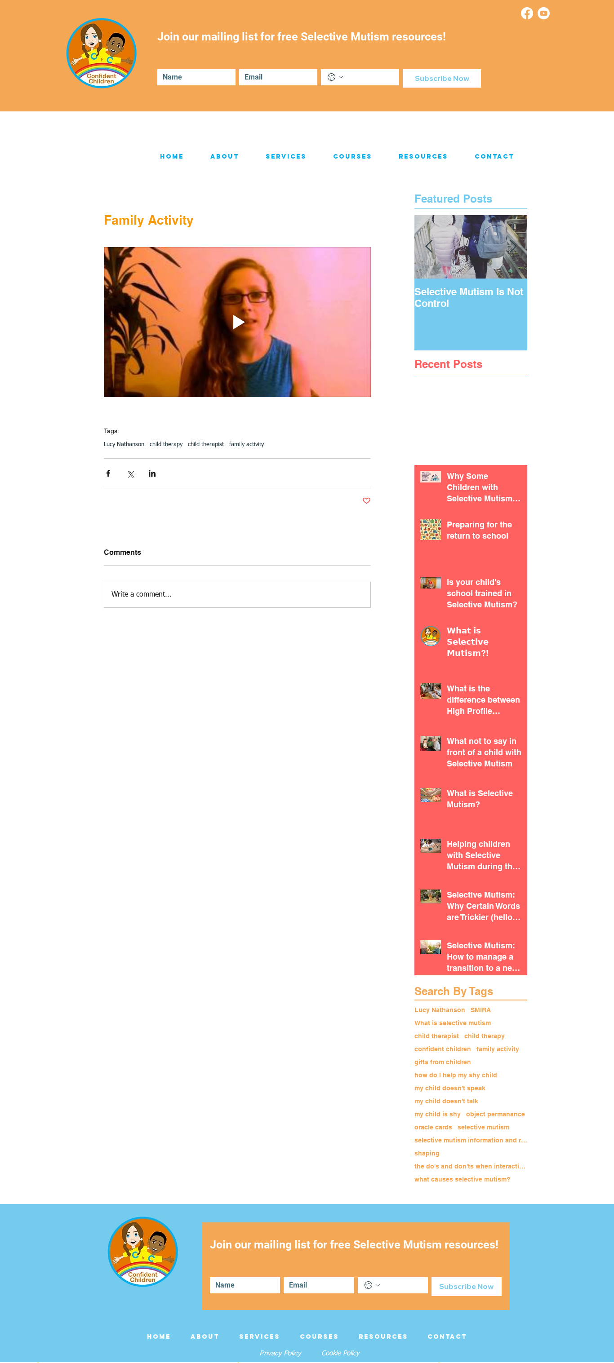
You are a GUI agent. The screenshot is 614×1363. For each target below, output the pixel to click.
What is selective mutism (452, 1023)
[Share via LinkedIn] (152, 473)
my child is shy (437, 1114)
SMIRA (481, 1009)
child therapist (206, 444)
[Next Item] (513, 247)
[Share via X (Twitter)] (130, 473)
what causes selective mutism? (462, 1179)
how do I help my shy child (455, 1075)
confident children (442, 1049)
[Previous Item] (429, 247)
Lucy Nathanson (124, 444)
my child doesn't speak (449, 1088)
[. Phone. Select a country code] (335, 77)
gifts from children (442, 1062)
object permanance (495, 1114)
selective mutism (483, 1127)
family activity (246, 444)
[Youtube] (544, 13)
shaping (427, 1153)
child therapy (166, 444)
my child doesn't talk (446, 1101)
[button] (224, 157)
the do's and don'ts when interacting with (470, 1166)
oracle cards (433, 1127)
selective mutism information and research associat (470, 1140)
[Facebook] (527, 13)
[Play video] (237, 322)
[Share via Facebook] (108, 473)
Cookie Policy (340, 1353)
